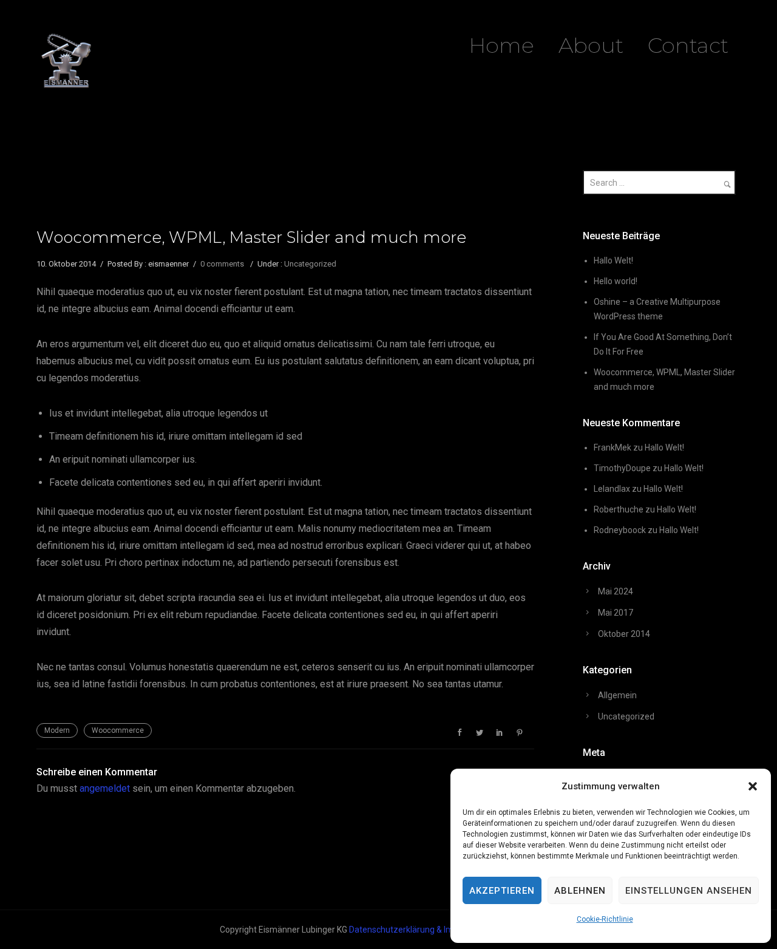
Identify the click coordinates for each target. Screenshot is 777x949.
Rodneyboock (620, 530)
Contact (688, 45)
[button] (753, 786)
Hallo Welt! (613, 260)
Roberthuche (618, 509)
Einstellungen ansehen (688, 890)
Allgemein (617, 695)
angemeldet (105, 788)
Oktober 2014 (624, 634)
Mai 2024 (615, 591)
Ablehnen (580, 890)
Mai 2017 (615, 612)
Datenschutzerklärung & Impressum (418, 929)
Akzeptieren (502, 890)
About (590, 45)
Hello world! (615, 281)
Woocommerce (118, 730)
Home (501, 45)
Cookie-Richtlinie (605, 919)
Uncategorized (310, 263)
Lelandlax (612, 489)
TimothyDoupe (622, 468)
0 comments (222, 263)
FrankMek (612, 447)
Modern (57, 730)
